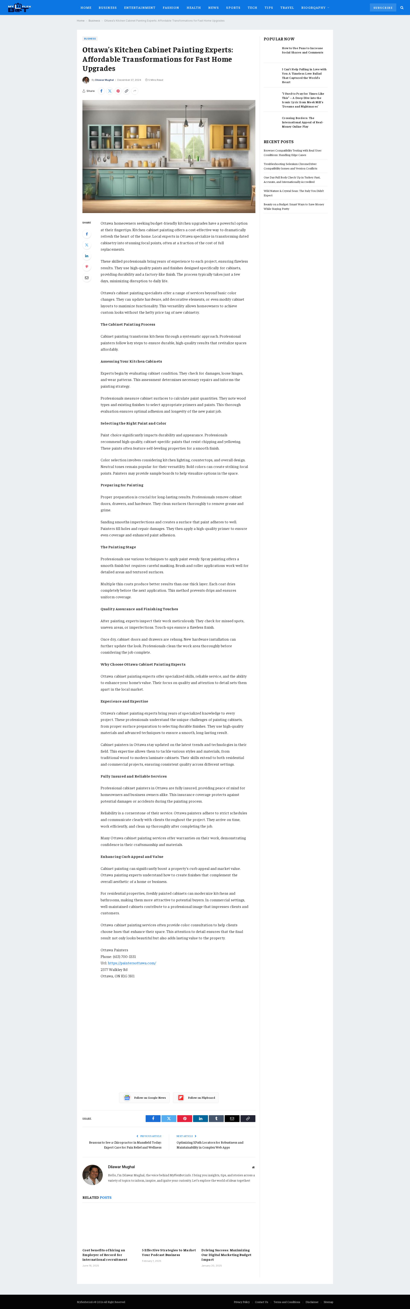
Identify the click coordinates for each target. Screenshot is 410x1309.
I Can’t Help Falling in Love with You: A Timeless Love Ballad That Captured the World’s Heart (304, 75)
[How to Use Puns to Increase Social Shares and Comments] (271, 52)
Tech (252, 7)
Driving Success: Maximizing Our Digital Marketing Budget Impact (226, 1254)
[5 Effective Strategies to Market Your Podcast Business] (169, 1226)
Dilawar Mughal (104, 79)
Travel (287, 7)
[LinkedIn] (86, 256)
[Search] (402, 7)
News (213, 7)
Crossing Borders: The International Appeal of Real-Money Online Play (302, 122)
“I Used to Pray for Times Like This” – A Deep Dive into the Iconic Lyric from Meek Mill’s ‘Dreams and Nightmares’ (303, 99)
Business (108, 7)
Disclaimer (312, 1302)
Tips (269, 7)
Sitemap (328, 1302)
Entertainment (139, 7)
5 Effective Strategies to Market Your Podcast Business (169, 1252)
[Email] (86, 277)
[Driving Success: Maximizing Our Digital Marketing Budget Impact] (228, 1226)
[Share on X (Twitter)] (109, 91)
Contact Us (261, 1302)
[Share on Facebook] (101, 91)
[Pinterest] (86, 266)
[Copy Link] (126, 91)
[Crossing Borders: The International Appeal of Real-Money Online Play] (271, 122)
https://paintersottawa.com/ (132, 962)
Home (86, 7)
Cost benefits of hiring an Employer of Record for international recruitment (104, 1254)
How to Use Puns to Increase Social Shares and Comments (302, 50)
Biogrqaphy (313, 7)
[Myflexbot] (19, 7)
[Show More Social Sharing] (134, 91)
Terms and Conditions (287, 1302)
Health (194, 7)
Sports (233, 7)
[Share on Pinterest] (118, 91)
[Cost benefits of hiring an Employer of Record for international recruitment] (109, 1226)
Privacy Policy (242, 1302)
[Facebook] (86, 234)
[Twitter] (86, 245)
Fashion (171, 7)
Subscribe (383, 7)
